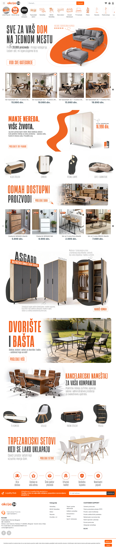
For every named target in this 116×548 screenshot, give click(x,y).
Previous (3, 90)
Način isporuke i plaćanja (91, 519)
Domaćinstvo (70, 513)
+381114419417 (12, 514)
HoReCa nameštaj (72, 511)
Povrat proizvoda (89, 522)
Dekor (51, 512)
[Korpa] (109, 3)
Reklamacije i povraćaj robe (92, 517)
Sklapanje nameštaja (90, 525)
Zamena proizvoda (89, 506)
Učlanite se (110, 493)
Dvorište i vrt (53, 517)
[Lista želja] (106, 3)
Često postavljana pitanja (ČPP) (93, 509)
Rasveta (52, 514)
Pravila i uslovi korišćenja (91, 512)
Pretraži (80, 3)
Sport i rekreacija (72, 519)
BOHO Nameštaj (54, 509)
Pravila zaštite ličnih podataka (92, 514)
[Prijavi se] (113, 3)
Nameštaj (52, 506)
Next (113, 90)
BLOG (86, 528)
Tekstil (68, 516)
